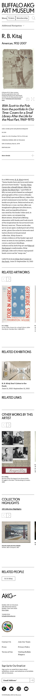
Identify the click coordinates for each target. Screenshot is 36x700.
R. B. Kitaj (12, 36)
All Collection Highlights (11, 509)
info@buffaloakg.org (8, 616)
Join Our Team (24, 642)
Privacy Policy (24, 647)
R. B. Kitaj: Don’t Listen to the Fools (14, 384)
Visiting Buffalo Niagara (24, 653)
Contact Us (6, 642)
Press (4, 647)
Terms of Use (7, 652)
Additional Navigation (12, 26)
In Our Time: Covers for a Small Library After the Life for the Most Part (17, 187)
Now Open (5, 610)
